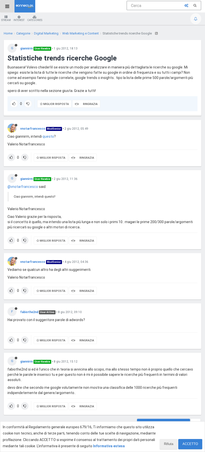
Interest (19, 20)
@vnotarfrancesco (23, 187)
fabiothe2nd (29, 312)
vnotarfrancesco (32, 128)
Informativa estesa (109, 446)
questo (48, 136)
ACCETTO (190, 444)
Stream (6, 20)
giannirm (26, 48)
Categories (34, 20)
